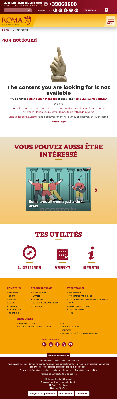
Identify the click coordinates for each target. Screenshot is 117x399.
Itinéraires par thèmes (80, 296)
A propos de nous (70, 327)
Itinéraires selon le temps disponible (88, 299)
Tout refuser (82, 393)
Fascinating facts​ (84, 108)
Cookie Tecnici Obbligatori (59, 378)
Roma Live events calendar (90, 99)
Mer (71, 313)
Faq (63, 323)
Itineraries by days (46, 112)
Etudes (12, 299)
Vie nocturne (16, 310)
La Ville (36, 296)
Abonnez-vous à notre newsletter (79, 333)
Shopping (14, 313)
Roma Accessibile (28, 323)
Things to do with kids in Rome (76, 112)
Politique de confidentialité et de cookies (59, 373)
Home (5, 29)
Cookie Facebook (60, 385)
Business (13, 292)
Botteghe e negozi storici (46, 303)
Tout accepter (65, 393)
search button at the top (42, 99)
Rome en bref (39, 292)
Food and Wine (76, 310)
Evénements (75, 292)
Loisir (12, 303)
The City (40, 108)
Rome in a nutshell (22, 108)
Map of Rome (54, 108)
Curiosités (38, 306)
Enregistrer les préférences (43, 393)
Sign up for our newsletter (24, 116)
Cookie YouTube (59, 388)
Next (96, 200)
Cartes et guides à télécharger (35, 327)
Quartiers (38, 299)
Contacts (66, 330)
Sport (12, 296)
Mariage (13, 306)
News (72, 303)
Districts (68, 108)
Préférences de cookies (58, 355)
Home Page (59, 121)
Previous (21, 200)
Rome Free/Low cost (79, 306)
